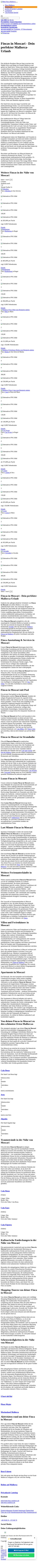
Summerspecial (32, 1512)
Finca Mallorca (9, 5)
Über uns (4, 1512)
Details (3, 227)
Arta (3, 1095)
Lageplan (19, 9)
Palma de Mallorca (19, 962)
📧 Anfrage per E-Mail (21, 1550)
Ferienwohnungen (6, 1510)
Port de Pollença (6, 752)
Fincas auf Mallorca (7, 634)
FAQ (2, 1557)
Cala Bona (5, 1070)
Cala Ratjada (33, 770)
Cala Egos (5, 1208)
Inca (28, 682)
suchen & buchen (10, 9)
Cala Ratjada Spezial (11, 12)
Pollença (30, 627)
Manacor (3, 866)
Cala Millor (20, 729)
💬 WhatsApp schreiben (21, 1555)
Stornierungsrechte (17, 1512)
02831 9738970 (6, 1550)
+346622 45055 (6, 1554)
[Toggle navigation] (17, 2)
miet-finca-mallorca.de (8, 1502)
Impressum (21, 1510)
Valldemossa (15, 817)
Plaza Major (6, 1404)
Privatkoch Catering (9, 1493)
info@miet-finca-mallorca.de (10, 1501)
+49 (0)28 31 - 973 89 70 (9, 1520)
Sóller (2, 684)
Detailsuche (8, 7)
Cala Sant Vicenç (26, 750)
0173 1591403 (5, 1552)
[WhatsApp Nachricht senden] (5, 33)
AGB (9, 1512)
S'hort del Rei (6, 1396)
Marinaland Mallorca (10, 1412)
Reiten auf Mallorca (9, 1485)
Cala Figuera (6, 1225)
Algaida (4, 1119)
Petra (18, 865)
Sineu (25, 918)
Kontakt (15, 1510)
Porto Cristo (31, 729)
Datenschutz (30, 1510)
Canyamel (7, 772)
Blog (24, 1512)
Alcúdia (11, 627)
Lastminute (8, 11)
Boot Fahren (6, 1471)
